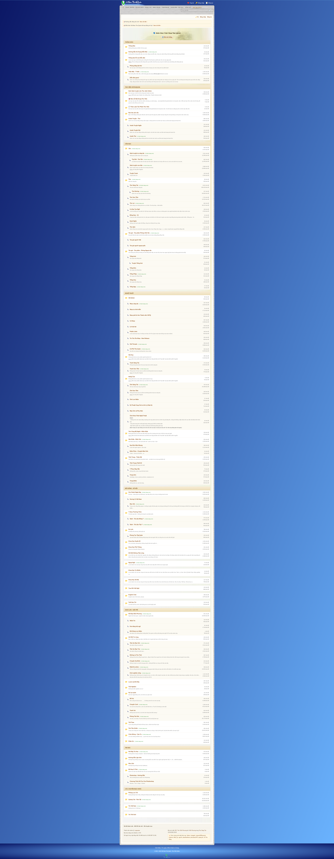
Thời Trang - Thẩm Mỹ (135, 457)
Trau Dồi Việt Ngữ (133, 588)
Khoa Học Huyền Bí (134, 541)
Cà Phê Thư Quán (135, 349)
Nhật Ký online (134, 667)
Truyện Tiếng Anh (137, 263)
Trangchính (123, 7)
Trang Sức (133, 475)
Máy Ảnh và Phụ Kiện (136, 411)
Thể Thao (131, 722)
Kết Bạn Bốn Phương (135, 613)
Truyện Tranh (134, 173)
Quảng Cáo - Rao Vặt (134, 799)
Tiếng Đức (133, 268)
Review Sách (140, 7)
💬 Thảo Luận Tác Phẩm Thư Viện (138, 106)
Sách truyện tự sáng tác (137, 153)
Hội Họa (130, 355)
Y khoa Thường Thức (135, 512)
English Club (132, 594)
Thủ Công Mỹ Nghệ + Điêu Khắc (138, 431)
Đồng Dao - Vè (134, 215)
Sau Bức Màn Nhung (136, 445)
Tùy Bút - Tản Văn (137, 159)
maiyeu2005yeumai (201, 835)
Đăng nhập (203, 17)
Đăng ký (209, 17)
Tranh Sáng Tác (134, 363)
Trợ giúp (164, 848)
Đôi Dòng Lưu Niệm (136, 631)
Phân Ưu (131, 741)
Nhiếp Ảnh (131, 376)
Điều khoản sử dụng (173, 848)
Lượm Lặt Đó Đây (133, 682)
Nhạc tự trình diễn (135, 309)
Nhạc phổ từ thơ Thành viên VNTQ (140, 315)
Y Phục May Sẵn (135, 469)
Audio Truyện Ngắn (136, 125)
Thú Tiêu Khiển (133, 728)
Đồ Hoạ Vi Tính (133, 769)
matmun (171, 837)
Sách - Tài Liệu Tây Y (136, 524)
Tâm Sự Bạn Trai (135, 649)
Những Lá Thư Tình (136, 655)
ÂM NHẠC (131, 298)
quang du (200, 837)
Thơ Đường (135, 191)
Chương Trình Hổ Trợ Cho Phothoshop (142, 781)
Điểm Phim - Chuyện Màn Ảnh (139, 451)
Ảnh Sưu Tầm (134, 390)
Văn (129, 148)
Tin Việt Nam (132, 806)
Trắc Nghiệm (132, 686)
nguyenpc (137, 830)
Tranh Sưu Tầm (134, 368)
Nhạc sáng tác (134, 303)
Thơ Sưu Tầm (134, 197)
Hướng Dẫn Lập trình (135, 757)
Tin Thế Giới (132, 814)
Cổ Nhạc (132, 321)
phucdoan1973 (194, 837)
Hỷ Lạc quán (132, 692)
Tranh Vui (133, 710)
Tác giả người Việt (135, 240)
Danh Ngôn (133, 221)
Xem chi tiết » (143, 21)
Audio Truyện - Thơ (134, 118)
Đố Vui (132, 698)
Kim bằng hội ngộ (135, 626)
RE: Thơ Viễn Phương (181, 830)
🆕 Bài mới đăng (167, 37)
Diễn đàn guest (134, 77)
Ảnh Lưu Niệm (134, 399)
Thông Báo (131, 46)
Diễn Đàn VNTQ (197, 7)
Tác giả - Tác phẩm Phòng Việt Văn (139, 233)
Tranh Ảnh (173, 7)
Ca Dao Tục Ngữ (135, 209)
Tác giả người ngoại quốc (137, 245)
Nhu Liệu (131, 763)
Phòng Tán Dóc (134, 716)
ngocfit (180, 837)
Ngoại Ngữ (131, 562)
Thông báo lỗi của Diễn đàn (136, 58)
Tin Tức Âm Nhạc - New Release (139, 338)
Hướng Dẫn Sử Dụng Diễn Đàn (137, 52)
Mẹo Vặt (132, 504)
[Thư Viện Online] (133, 3)
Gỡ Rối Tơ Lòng (133, 637)
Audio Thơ (133, 136)
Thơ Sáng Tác (134, 185)
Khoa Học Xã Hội (133, 579)
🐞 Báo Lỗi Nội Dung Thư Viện (137, 99)
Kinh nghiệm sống (135, 673)
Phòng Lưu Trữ (133, 792)
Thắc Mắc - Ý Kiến (133, 71)
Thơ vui (132, 203)
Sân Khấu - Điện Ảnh (134, 439)
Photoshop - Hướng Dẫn (137, 775)
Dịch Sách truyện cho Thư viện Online (140, 91)
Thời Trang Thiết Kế (136, 463)
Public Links (133, 331)
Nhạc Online (156, 7)
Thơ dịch (132, 227)
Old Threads (133, 344)
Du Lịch (130, 529)
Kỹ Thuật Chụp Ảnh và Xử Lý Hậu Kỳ (141, 405)
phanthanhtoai (186, 837)
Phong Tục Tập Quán (136, 535)
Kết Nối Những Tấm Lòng (136, 553)
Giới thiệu (158, 848)
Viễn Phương (192, 830)
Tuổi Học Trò (132, 602)
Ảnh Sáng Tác (134, 384)
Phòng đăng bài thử (136, 65)
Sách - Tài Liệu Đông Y (137, 518)
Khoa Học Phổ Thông (135, 547)
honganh (193, 835)
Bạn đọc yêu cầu (133, 112)
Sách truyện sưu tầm (136, 165)
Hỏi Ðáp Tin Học (133, 751)
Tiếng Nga (133, 286)
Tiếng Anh (133, 256)
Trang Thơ (148, 7)
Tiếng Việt (188, 7)
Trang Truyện (129, 7)
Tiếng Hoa (133, 280)
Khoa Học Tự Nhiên (134, 570)
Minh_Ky (176, 837)
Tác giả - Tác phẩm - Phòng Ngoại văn (139, 250)
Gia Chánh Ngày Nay (134, 492)
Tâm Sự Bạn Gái (135, 643)
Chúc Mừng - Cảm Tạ (134, 734)
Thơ (129, 179)
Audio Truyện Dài (135, 130)
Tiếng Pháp (133, 274)
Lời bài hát (133, 326)
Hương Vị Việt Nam (136, 499)
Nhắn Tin (132, 620)
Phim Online (165, 7)
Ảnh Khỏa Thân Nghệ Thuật (138, 415)
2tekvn (188, 835)
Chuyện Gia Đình (135, 661)
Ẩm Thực (181, 7)
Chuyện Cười (134, 704)
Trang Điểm (133, 481)
